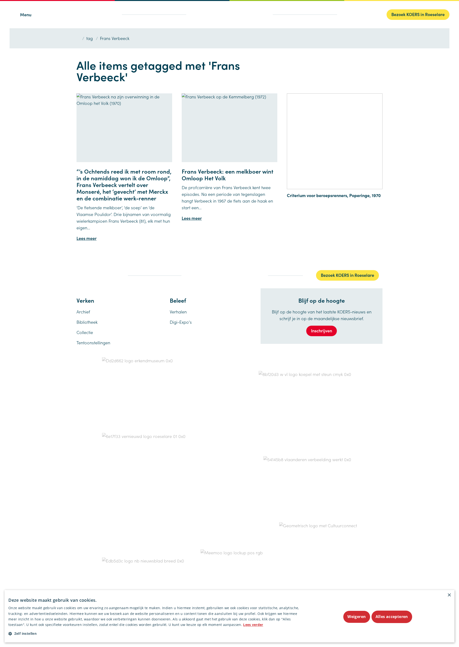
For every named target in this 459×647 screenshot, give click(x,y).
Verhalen (178, 312)
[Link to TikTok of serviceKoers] (107, 275)
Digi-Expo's (181, 322)
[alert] (229, 616)
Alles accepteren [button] (392, 616)
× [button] (449, 595)
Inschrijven (321, 331)
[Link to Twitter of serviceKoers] (87, 275)
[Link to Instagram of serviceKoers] (97, 274)
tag (89, 38)
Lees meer (86, 238)
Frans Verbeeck (114, 38)
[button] (156, 633)
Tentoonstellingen (93, 343)
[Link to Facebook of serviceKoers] (77, 275)
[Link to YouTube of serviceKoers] (117, 275)
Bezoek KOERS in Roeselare (418, 14)
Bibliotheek (87, 322)
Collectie (84, 332)
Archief (83, 312)
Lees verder (253, 624)
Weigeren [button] (356, 616)
